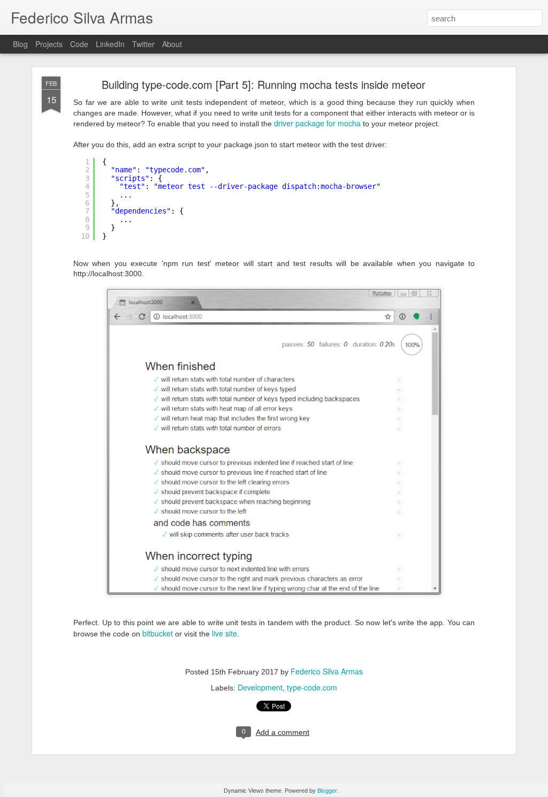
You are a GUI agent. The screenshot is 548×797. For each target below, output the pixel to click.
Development (260, 687)
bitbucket (157, 633)
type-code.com (312, 687)
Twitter (143, 44)
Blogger (327, 790)
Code (79, 44)
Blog (20, 44)
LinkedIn (110, 44)
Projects (49, 44)
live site (224, 633)
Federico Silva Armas (327, 671)
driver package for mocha (317, 123)
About (172, 44)
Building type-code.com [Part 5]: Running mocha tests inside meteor (263, 84)
